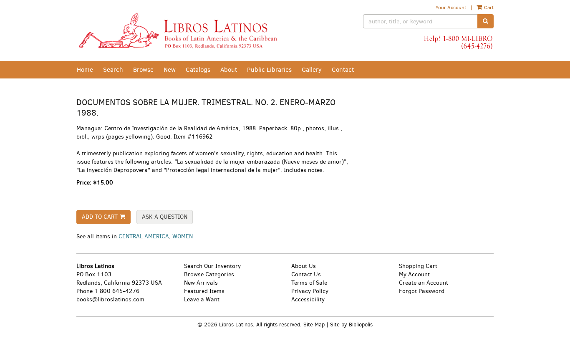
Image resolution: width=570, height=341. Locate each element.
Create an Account (423, 283)
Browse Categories (209, 274)
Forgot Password (421, 291)
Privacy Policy (309, 291)
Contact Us (306, 274)
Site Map (314, 324)
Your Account (451, 7)
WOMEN (182, 236)
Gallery (312, 70)
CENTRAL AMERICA (144, 236)
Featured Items (204, 291)
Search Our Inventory (212, 266)
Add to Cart (100, 217)
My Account (414, 274)
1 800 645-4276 (116, 291)
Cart (488, 7)
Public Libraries (269, 70)
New (170, 70)
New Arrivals (201, 283)
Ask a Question (164, 217)
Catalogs (198, 70)
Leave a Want (201, 299)
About (228, 70)
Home (85, 70)
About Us (303, 266)
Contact (343, 70)
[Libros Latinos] (177, 30)
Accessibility (308, 299)
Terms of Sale (309, 283)
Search (113, 70)
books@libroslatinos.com (110, 299)
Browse (143, 70)
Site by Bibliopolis (351, 324)
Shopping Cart (418, 266)
